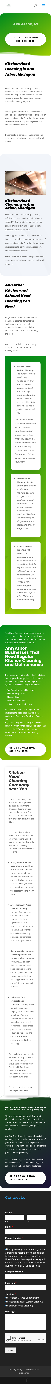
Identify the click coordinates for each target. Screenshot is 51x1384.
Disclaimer (24, 1373)
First (7, 1221)
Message (10, 1311)
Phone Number (14, 1238)
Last (28, 1221)
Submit (10, 1350)
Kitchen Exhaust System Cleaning (26, 1301)
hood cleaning (23, 510)
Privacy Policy (16, 1369)
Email (9, 1226)
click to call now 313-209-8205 (26, 39)
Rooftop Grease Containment (24, 1297)
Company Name (15, 1271)
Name (9, 1212)
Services (10, 1294)
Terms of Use (32, 1369)
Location (11, 1283)
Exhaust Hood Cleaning (21, 1305)
